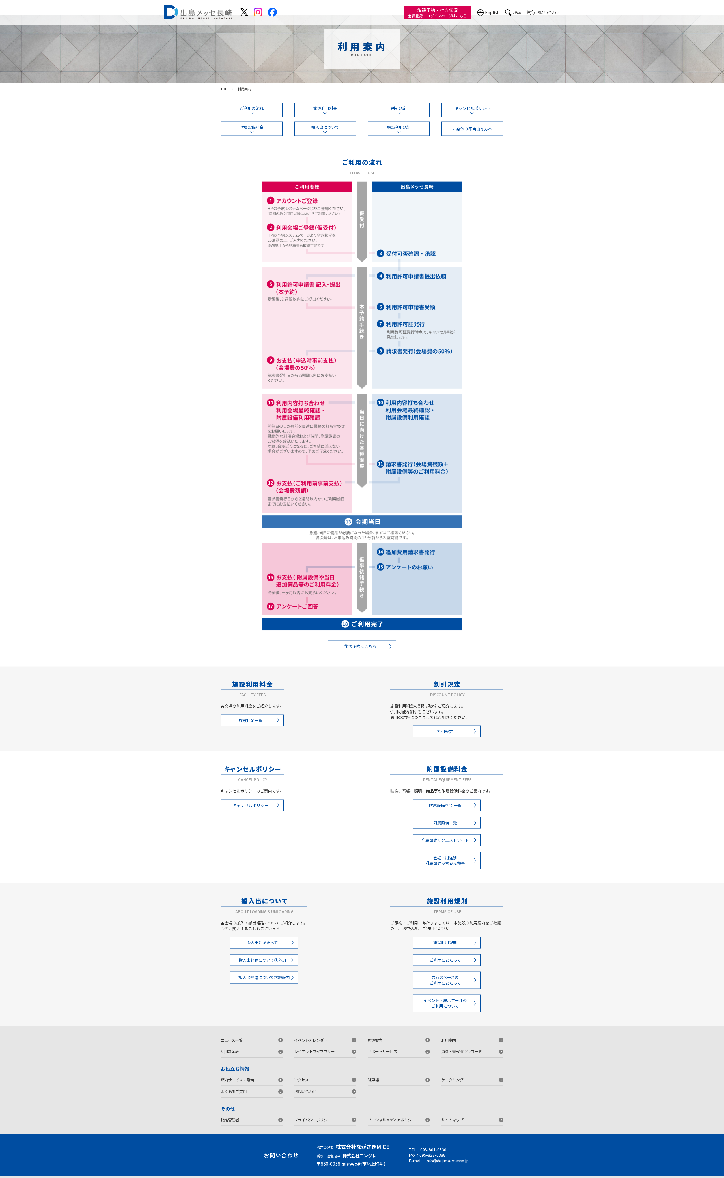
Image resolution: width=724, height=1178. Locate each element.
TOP (224, 95)
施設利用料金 (325, 115)
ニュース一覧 (231, 1047)
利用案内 (448, 1047)
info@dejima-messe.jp (447, 1168)
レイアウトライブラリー (314, 1059)
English (492, 12)
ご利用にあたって (445, 967)
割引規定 (399, 115)
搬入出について (325, 134)
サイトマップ (452, 1127)
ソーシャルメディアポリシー (391, 1127)
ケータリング (452, 1087)
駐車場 (373, 1087)
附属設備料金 (252, 134)
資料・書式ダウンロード (461, 1059)
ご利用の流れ (252, 115)
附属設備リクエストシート (445, 847)
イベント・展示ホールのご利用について (445, 1010)
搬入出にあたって (262, 950)
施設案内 (375, 1047)
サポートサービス (382, 1059)
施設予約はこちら (360, 653)
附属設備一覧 (445, 830)
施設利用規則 (399, 134)
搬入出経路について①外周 (262, 967)
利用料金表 (230, 1059)
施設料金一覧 (250, 727)
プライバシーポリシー (312, 1127)
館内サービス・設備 (237, 1087)
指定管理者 (230, 1127)
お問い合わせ (548, 12)
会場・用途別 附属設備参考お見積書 (445, 867)
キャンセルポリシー (472, 115)
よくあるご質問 (233, 1099)
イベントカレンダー (310, 1047)
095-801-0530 (433, 1157)
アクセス (301, 1087)
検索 (517, 12)
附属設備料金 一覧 (445, 812)
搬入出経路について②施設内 (264, 985)
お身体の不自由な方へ (472, 136)
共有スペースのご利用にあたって (445, 987)
